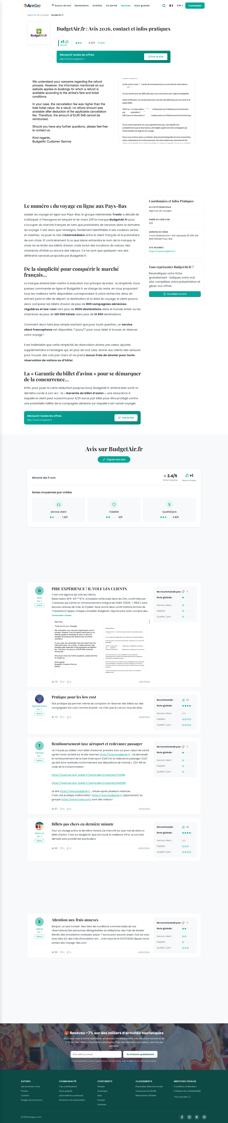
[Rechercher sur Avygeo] (164, 5)
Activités (97, 5)
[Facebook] (182, 1117)
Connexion (194, 5)
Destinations (82, 5)
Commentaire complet (61, 615)
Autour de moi (62, 5)
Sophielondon (39, 706)
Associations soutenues (71, 1095)
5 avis (101, 43)
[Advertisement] (114, 168)
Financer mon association (72, 1100)
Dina (39, 597)
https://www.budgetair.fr (115, 754)
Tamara (39, 752)
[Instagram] (189, 1117)
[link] (113, 57)
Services (126, 5)
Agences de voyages (38, 15)
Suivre (39, 605)
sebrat (39, 929)
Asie (99, 1095)
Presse (24, 1091)
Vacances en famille (146, 1091)
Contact (25, 1095)
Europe (101, 1100)
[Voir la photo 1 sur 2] (76, 647)
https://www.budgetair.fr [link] (162, 251)
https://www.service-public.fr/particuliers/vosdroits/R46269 (89, 783)
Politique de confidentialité (187, 1091)
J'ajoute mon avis (115, 459)
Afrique (101, 1086)
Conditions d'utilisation (185, 1086)
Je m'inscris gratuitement (140, 1054)
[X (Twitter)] (197, 1117)
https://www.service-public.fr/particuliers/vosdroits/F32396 (88, 775)
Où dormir (111, 5)
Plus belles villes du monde (149, 1086)
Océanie (101, 1104)
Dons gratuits (142, 5)
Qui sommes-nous (30, 1086)
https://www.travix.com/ (76, 799)
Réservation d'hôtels (146, 1095)
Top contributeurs (68, 1086)
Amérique (102, 1091)
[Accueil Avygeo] (31, 5)
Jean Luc (39, 833)
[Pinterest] (204, 1117)
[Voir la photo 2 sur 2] (125, 647)
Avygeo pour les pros (31, 1100)
